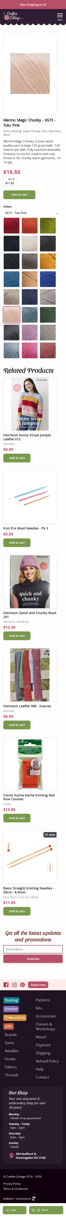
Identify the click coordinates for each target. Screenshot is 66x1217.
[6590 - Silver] (48, 332)
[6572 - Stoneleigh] (48, 297)
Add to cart (19, 195)
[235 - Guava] (48, 225)
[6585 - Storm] (11, 332)
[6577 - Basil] (48, 315)
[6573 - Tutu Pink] (11, 315)
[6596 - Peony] (48, 350)
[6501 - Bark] (29, 261)
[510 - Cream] (29, 243)
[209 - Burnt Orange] (29, 225)
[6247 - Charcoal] (11, 261)
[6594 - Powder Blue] (11, 350)
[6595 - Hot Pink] (29, 350)
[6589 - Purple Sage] (29, 332)
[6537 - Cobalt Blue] (48, 279)
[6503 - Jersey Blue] (11, 279)
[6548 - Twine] (11, 297)
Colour (7, 206)
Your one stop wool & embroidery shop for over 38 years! (27, 1103)
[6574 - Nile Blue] (29, 315)
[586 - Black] (48, 243)
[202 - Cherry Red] (11, 225)
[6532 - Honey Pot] (29, 279)
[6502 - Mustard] (48, 261)
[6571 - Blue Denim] (29, 297)
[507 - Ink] (11, 243)
